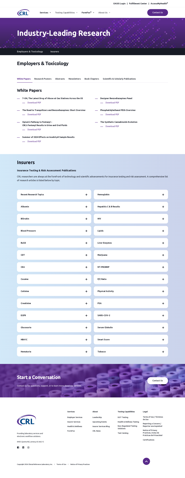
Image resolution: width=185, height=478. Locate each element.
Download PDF (34, 102)
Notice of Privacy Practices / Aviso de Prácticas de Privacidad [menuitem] (152, 432)
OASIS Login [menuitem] (119, 4)
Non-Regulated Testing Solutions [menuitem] (127, 427)
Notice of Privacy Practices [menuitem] (80, 464)
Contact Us (157, 12)
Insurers (54, 51)
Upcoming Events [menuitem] (99, 422)
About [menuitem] (95, 412)
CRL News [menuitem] (96, 431)
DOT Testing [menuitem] (123, 417)
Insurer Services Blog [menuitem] (101, 426)
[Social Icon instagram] (27, 447)
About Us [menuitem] (102, 12)
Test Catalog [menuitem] (123, 433)
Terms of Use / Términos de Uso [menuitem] (153, 418)
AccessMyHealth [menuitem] (159, 4)
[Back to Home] (23, 14)
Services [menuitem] (44, 12)
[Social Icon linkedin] (23, 447)
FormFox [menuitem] (86, 12)
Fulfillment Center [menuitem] (138, 4)
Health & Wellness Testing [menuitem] (128, 422)
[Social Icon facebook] (19, 447)
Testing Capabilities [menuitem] (65, 12)
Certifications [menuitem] (148, 440)
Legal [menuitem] (145, 412)
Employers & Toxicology (30, 51)
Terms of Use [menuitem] (61, 464)
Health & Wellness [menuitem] (74, 426)
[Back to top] (146, 461)
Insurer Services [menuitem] (73, 422)
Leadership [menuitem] (97, 417)
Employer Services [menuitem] (74, 417)
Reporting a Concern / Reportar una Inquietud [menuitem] (152, 425)
